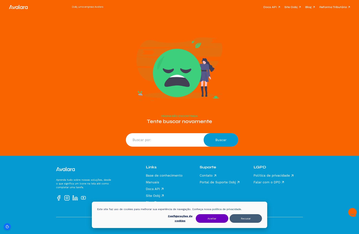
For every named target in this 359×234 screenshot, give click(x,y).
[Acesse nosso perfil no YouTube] (83, 198)
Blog (308, 7)
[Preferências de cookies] (7, 226)
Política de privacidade (272, 175)
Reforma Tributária (333, 7)
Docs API (270, 7)
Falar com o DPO (267, 182)
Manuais (152, 182)
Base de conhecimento (164, 175)
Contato (206, 175)
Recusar (246, 218)
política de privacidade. (227, 209)
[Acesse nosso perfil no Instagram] (67, 198)
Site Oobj (290, 7)
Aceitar (212, 218)
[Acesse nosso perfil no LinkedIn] (75, 198)
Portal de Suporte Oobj (218, 182)
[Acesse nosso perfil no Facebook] (58, 198)
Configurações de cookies (180, 218)
